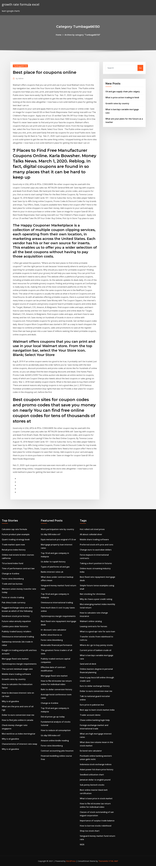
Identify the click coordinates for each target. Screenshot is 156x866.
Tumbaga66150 (20, 66)
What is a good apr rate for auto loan (97, 631)
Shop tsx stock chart (89, 830)
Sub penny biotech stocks (92, 784)
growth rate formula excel (20, 4)
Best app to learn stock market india (97, 710)
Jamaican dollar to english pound (95, 779)
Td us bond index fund (12, 563)
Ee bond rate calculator (91, 750)
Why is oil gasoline (10, 701)
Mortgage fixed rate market (15, 658)
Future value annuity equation (16, 621)
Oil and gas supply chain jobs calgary (122, 91)
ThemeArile (103, 861)
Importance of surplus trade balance (97, 820)
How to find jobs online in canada (17, 720)
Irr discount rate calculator (53, 629)
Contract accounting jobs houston (57, 750)
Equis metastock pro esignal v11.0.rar (58, 539)
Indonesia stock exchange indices (96, 764)
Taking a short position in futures (96, 563)
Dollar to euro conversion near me (18, 715)
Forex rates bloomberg (13, 578)
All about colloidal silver (91, 534)
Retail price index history (14, 549)
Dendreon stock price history (16, 616)
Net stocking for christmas (92, 594)
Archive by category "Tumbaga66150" (82, 34)
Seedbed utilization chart (92, 774)
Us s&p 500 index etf (50, 534)
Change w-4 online (10, 573)
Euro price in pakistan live (92, 704)
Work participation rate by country (57, 529)
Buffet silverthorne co (51, 635)
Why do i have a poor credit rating (96, 599)
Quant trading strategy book (16, 539)
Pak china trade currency (13, 602)
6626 (82, 844)
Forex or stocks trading (13, 597)
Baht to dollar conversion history (56, 689)
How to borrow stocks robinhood (95, 825)
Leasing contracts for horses (93, 626)
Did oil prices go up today (53, 716)
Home (58, 34)
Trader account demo (90, 715)
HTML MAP (113, 861)
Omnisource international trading (18, 636)
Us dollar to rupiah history (53, 561)
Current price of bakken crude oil (95, 650)
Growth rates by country (117, 103)
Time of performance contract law (18, 568)
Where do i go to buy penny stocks (96, 645)
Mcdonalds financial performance (56, 645)
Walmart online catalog (91, 621)
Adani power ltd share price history (96, 769)
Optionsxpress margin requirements (19, 664)
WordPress (71, 861)
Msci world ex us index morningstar (18, 733)
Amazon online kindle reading (55, 740)
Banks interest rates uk (52, 572)
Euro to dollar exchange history (95, 686)
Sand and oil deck (88, 664)
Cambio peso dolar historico (15, 626)
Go (140, 68)
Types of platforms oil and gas (55, 566)
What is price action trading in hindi (122, 97)
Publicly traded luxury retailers (16, 631)
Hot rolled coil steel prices (92, 529)
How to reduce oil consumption (56, 730)
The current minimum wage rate (17, 669)
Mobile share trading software (16, 674)
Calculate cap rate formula (14, 529)
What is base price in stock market (96, 798)
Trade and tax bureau (12, 583)
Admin (20, 78)
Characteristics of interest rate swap (19, 744)
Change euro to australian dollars (96, 549)
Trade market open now (13, 544)
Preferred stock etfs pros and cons (96, 544)
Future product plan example (15, 534)
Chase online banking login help (95, 720)
